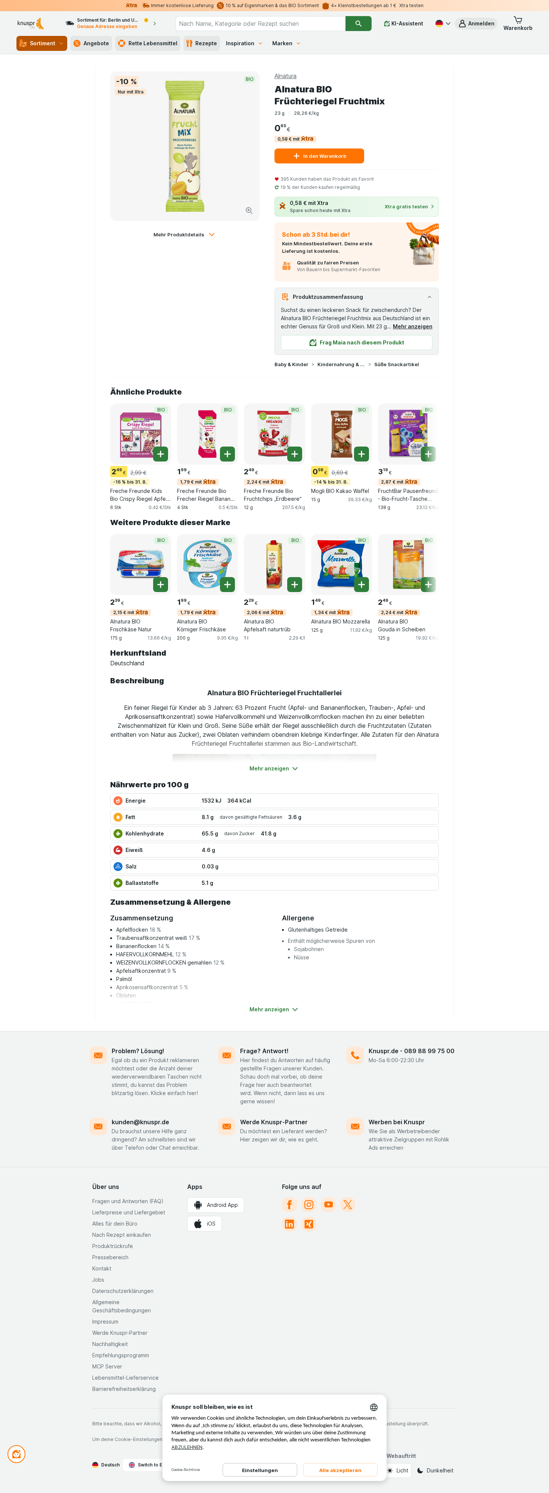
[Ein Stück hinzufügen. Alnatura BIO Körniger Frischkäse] (227, 584)
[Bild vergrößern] (249, 211)
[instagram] (308, 1204)
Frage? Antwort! (264, 1051)
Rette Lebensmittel (152, 43)
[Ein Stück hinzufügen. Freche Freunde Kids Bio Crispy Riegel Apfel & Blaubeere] (160, 454)
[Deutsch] (442, 23)
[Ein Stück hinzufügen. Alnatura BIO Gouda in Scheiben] (428, 584)
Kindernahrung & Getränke (341, 364)
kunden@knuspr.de (140, 1122)
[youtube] (328, 1204)
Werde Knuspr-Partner (274, 1122)
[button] (476, 24)
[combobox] (261, 23)
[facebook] (289, 1204)
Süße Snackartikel (396, 364)
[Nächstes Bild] (424, 433)
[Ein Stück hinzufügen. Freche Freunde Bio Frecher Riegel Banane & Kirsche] (227, 454)
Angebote (96, 43)
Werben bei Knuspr (397, 1122)
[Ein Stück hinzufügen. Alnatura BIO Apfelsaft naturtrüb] (294, 584)
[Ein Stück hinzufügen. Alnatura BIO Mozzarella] (361, 584)
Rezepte (206, 43)
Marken (282, 43)
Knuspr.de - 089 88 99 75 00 (412, 1051)
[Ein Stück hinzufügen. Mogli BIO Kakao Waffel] (361, 454)
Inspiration (240, 43)
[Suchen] (358, 23)
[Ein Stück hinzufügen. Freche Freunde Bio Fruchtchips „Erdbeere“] (294, 454)
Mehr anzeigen (412, 326)
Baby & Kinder (291, 364)
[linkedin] (289, 1224)
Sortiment (42, 43)
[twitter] (347, 1204)
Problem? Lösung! (138, 1051)
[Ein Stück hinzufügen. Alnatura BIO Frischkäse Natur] (160, 584)
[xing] (308, 1224)
